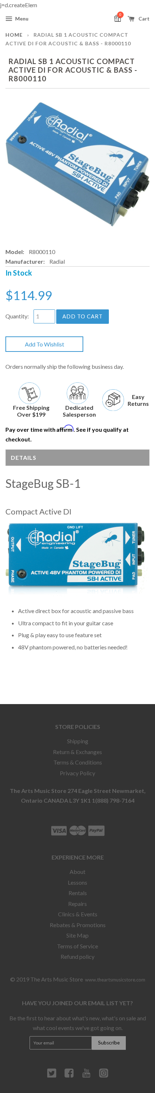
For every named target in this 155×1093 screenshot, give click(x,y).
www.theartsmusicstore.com (115, 980)
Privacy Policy (77, 773)
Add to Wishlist (44, 344)
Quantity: (17, 316)
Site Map (77, 935)
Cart (143, 18)
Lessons (77, 882)
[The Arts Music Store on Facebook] (69, 1076)
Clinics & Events (77, 914)
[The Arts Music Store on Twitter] (51, 1076)
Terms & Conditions (77, 762)
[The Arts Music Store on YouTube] (86, 1076)
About (77, 871)
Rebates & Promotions (78, 924)
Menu (21, 18)
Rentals (77, 892)
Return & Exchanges (77, 751)
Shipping (77, 741)
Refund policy (77, 956)
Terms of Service (77, 946)
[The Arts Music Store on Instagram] (103, 1076)
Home (14, 35)
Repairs (77, 903)
